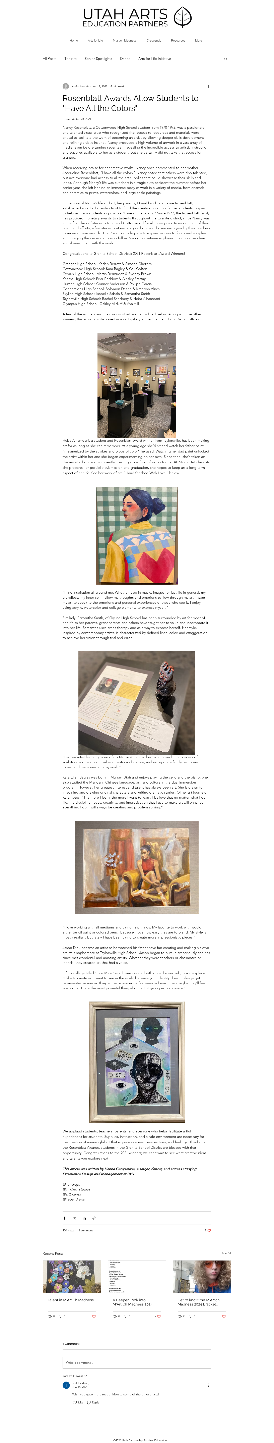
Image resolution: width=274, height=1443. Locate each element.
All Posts (49, 58)
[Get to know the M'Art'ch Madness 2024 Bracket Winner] (202, 1277)
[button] (124, 40)
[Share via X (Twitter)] (74, 1218)
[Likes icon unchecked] (74, 1402)
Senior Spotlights (98, 58)
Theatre (70, 58)
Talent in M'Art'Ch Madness (71, 1300)
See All (226, 1253)
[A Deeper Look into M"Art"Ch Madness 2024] (137, 1277)
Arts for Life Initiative (154, 58)
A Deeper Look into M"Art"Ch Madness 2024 (132, 1302)
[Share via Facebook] (64, 1218)
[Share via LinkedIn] (84, 1218)
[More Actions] (208, 1385)
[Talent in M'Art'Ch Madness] (72, 1277)
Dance (125, 58)
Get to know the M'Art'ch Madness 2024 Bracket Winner (199, 1302)
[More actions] (208, 86)
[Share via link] (94, 1218)
